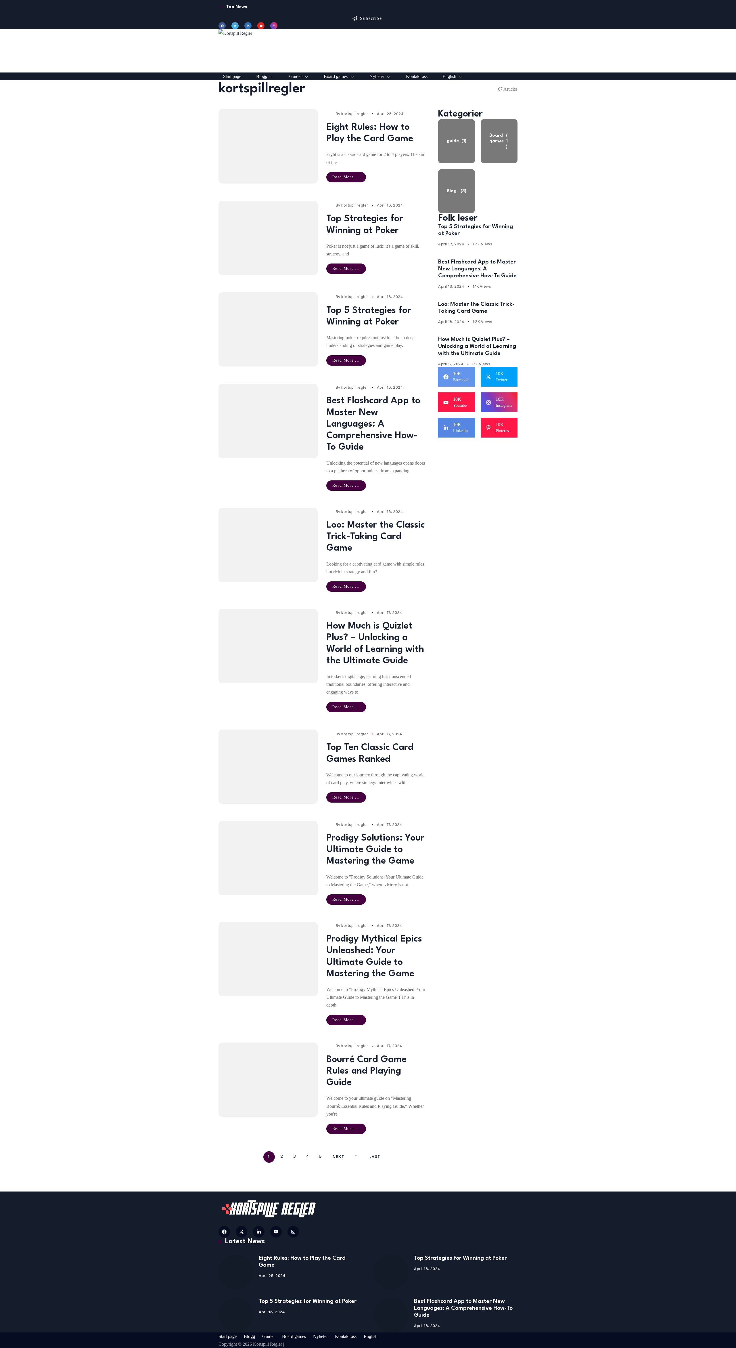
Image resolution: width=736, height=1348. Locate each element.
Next (338, 1157)
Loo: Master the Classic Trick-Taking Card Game (375, 536)
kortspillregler (354, 114)
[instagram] (273, 25)
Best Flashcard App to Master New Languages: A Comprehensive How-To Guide (373, 424)
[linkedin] (248, 25)
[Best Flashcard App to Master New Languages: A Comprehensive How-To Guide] (268, 421)
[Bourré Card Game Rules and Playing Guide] (268, 1079)
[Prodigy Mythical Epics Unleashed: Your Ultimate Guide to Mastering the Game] (268, 959)
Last (374, 1157)
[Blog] (456, 191)
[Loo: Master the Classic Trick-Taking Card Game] (268, 545)
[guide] (456, 141)
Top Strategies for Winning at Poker (460, 1258)
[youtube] (260, 25)
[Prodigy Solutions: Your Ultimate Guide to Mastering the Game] (268, 858)
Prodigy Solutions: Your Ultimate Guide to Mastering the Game (375, 849)
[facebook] (222, 25)
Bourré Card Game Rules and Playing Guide (366, 1071)
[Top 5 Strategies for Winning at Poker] (268, 329)
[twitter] (235, 25)
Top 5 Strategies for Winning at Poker (307, 1301)
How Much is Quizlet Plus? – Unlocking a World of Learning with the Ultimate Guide (477, 346)
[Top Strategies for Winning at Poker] (268, 238)
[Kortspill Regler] (368, 50)
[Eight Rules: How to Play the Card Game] (268, 146)
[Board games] (499, 141)
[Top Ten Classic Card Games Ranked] (268, 767)
